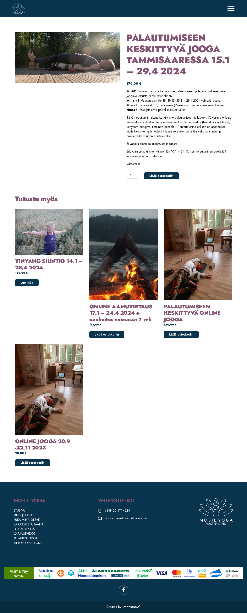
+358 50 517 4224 (117, 510)
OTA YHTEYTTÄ (24, 529)
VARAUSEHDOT (25, 533)
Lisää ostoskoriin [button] (107, 334)
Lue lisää (26, 282)
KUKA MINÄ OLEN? (27, 520)
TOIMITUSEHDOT (25, 538)
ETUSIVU (19, 510)
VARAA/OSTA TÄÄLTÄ (29, 524)
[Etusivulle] (18, 8)
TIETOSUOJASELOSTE (28, 543)
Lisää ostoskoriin (161, 176)
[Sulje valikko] (231, 8)
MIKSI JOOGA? (24, 515)
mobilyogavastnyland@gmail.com (126, 518)
